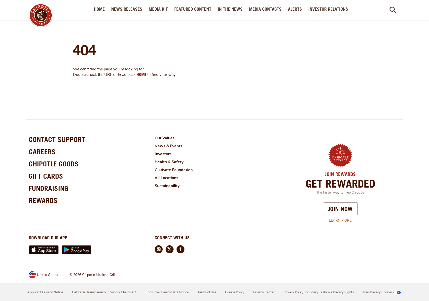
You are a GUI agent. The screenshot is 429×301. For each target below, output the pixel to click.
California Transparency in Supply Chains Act (104, 292)
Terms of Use (207, 292)
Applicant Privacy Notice (45, 292)
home (141, 74)
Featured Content (193, 9)
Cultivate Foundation (174, 170)
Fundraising (48, 188)
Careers (42, 152)
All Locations (166, 178)
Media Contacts (266, 9)
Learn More (340, 220)
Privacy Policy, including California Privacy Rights (319, 292)
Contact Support (57, 139)
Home (100, 9)
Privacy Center (264, 292)
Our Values (165, 138)
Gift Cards (46, 176)
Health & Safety (169, 162)
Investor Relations (329, 9)
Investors (163, 154)
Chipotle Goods (54, 164)
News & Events (168, 146)
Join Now (340, 208)
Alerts (296, 9)
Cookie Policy (234, 292)
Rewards (43, 200)
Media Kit (159, 9)
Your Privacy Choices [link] (378, 292)
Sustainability (167, 186)
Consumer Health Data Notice (167, 292)
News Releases (127, 9)
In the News (231, 9)
